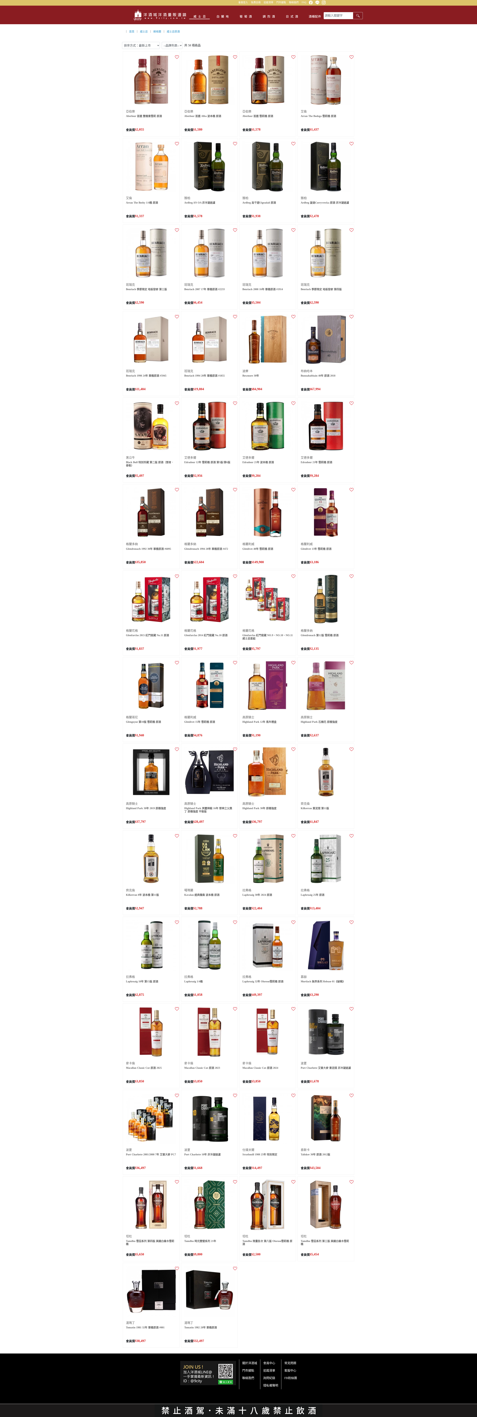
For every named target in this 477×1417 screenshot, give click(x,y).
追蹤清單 (268, 2)
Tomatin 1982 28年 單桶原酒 (200, 1327)
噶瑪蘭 (188, 890)
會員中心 (269, 1363)
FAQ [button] (304, 2)
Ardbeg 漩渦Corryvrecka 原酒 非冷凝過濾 (325, 202)
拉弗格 (246, 890)
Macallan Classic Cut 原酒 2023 (202, 1068)
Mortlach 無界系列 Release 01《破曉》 (323, 981)
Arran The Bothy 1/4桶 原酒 (142, 202)
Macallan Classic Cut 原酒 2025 (144, 1068)
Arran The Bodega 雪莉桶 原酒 (318, 116)
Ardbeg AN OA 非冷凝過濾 (199, 202)
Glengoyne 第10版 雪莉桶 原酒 (143, 722)
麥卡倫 (130, 1063)
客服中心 (290, 1370)
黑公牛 (130, 457)
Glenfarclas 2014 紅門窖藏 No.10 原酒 (206, 635)
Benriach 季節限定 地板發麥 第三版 (146, 289)
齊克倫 (305, 803)
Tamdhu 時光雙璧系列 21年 (200, 1241)
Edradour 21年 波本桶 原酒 (258, 462)
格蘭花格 (132, 630)
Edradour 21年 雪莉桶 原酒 (316, 462)
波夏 (304, 1063)
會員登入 (243, 2)
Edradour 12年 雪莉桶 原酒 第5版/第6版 (207, 462)
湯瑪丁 (130, 1322)
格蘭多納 (132, 544)
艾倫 (304, 111)
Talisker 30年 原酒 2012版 (315, 1154)
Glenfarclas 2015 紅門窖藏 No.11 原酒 (147, 635)
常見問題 (290, 1363)
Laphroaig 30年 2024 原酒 (257, 895)
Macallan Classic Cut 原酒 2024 (260, 1068)
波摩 (245, 371)
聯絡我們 (294, 2)
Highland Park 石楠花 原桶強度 (319, 722)
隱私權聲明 (270, 1385)
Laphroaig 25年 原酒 (312, 895)
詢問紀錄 (269, 1378)
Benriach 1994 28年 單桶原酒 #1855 (204, 375)
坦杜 (129, 1236)
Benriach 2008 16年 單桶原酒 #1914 (262, 289)
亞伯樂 (130, 111)
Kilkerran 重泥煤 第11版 (315, 808)
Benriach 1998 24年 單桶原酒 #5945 (146, 375)
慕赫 (304, 976)
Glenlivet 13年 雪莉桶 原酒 (316, 549)
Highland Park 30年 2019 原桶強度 (146, 808)
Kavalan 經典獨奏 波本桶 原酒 (201, 895)
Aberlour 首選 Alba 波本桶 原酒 (202, 116)
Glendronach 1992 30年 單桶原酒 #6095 (148, 549)
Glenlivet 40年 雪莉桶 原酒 (257, 549)
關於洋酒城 (249, 1363)
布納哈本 (307, 371)
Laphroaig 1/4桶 (193, 981)
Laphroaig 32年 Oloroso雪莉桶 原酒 (262, 981)
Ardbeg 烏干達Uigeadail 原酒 (259, 202)
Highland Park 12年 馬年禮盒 (259, 722)
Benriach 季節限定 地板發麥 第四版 (321, 289)
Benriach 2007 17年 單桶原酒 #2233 (204, 289)
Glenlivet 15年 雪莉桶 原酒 (199, 722)
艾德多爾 (190, 457)
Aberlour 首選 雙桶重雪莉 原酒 (144, 116)
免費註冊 (256, 2)
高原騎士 (248, 717)
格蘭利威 (248, 544)
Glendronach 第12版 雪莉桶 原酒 (320, 635)
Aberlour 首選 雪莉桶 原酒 (257, 116)
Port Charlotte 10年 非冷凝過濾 (202, 1154)
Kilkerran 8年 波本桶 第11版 (142, 895)
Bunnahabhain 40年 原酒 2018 (318, 375)
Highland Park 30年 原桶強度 (259, 808)
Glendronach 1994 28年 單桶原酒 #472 (206, 549)
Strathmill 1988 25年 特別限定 (259, 1154)
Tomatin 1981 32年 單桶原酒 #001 (145, 1327)
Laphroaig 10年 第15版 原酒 (142, 981)
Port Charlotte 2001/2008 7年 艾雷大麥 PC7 (151, 1154)
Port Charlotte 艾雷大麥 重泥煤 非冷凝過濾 (326, 1068)
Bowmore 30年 (250, 375)
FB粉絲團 (290, 1378)
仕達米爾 (248, 1149)
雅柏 (187, 198)
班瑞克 (130, 284)
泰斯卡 (305, 1149)
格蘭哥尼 (132, 717)
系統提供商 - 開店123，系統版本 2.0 (238, 1414)
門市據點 (281, 2)
